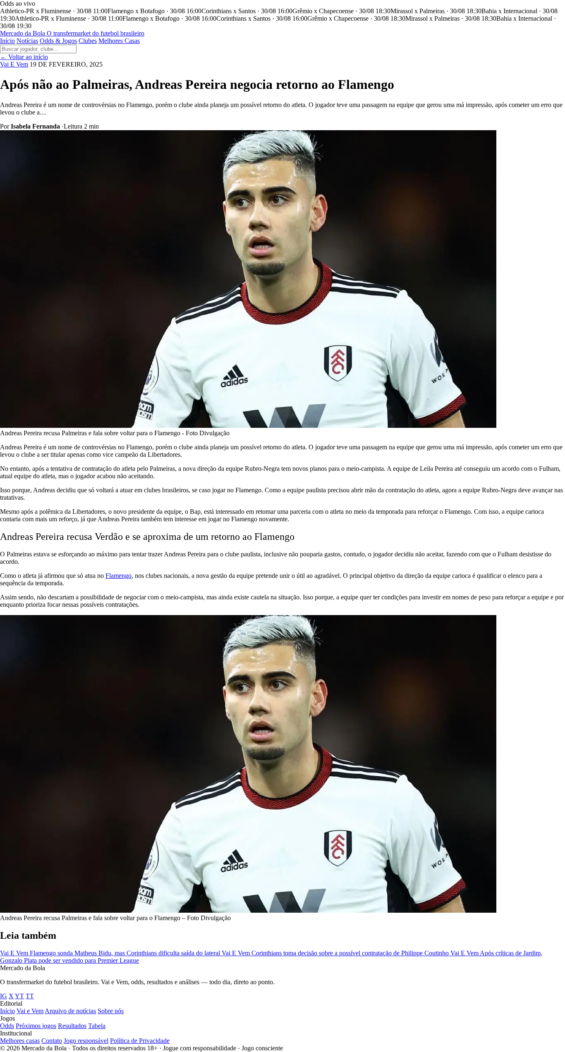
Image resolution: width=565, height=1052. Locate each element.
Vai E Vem (14, 64)
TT (30, 996)
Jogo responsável (86, 1040)
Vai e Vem (30, 1010)
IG (3, 996)
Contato (51, 1040)
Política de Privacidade (140, 1040)
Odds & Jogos (58, 40)
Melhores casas (20, 1040)
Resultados (72, 1025)
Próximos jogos (36, 1025)
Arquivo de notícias (70, 1010)
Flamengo (118, 575)
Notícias (27, 40)
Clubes (88, 40)
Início (7, 40)
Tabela (96, 1025)
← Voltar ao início (24, 56)
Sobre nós (111, 1010)
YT (19, 996)
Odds (7, 1025)
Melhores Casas (119, 40)
